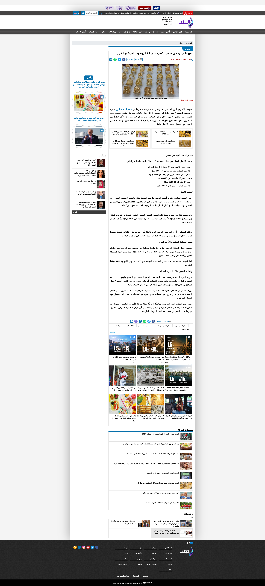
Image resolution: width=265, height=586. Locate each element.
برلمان (140, 564)
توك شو (126, 32)
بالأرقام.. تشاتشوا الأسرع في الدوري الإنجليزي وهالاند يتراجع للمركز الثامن (180, 13)
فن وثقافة (137, 32)
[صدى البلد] (185, 22)
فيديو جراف (138, 559)
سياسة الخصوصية (123, 576)
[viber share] (136, 321)
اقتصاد (170, 564)
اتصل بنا (136, 576)
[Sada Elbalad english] (109, 8)
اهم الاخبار (177, 32)
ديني (103, 32)
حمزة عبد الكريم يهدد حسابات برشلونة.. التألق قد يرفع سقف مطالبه (125, 13)
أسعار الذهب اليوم (181, 325)
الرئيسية (188, 32)
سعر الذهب (118, 325)
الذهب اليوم (130, 325)
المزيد (75, 212)
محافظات (125, 559)
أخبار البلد (165, 32)
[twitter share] (119, 59)
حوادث (155, 32)
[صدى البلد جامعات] (130, 8)
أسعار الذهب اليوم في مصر (162, 325)
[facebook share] (123, 59)
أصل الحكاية (80, 32)
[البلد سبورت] (144, 8)
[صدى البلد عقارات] (119, 8)
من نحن (146, 576)
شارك (129, 59)
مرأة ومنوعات (114, 32)
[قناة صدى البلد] (156, 8)
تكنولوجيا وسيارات (151, 564)
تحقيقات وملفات (123, 564)
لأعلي (188, 543)
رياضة (147, 32)
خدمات (181, 43)
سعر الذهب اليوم (143, 325)
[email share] (110, 59)
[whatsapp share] (115, 59)
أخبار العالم (94, 32)
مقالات (169, 570)
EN (77, 13)
